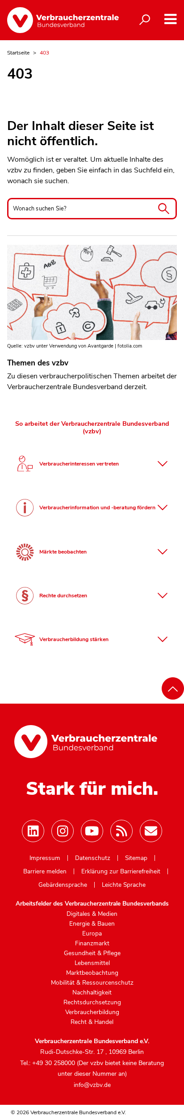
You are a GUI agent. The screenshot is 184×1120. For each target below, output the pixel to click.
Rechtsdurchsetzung (92, 1002)
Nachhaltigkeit (92, 993)
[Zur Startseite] (61, 20)
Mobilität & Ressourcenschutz (92, 983)
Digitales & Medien (92, 914)
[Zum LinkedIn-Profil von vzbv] (33, 831)
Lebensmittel (92, 963)
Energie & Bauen (92, 924)
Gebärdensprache (62, 885)
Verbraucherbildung (92, 1012)
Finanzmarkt (92, 943)
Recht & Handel (92, 1022)
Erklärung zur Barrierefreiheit (120, 871)
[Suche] (144, 20)
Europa (92, 934)
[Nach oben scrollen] (173, 688)
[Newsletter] (151, 831)
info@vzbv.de (92, 1085)
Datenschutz (92, 858)
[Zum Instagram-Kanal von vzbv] (62, 831)
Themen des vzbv (37, 363)
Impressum (44, 858)
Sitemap (136, 858)
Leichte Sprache (124, 885)
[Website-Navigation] (170, 19)
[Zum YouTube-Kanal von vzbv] (92, 831)
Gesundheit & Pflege (92, 953)
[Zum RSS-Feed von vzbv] (121, 831)
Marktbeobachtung (92, 973)
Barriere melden (45, 871)
